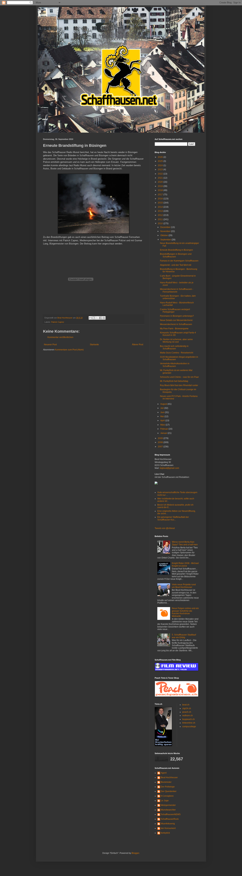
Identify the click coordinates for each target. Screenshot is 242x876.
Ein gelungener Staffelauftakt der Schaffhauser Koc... (173, 518)
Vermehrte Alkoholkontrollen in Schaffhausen (174, 364)
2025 (160, 161)
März (163, 425)
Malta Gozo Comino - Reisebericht (176, 352)
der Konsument (168, 828)
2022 (160, 174)
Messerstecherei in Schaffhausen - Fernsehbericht (176, 290)
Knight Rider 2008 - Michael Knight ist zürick (185, 564)
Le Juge (165, 800)
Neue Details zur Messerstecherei (176, 320)
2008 (160, 442)
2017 (160, 194)
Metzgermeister (168, 805)
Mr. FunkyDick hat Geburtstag (174, 381)
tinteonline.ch (188, 723)
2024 (160, 165)
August (164, 404)
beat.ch (185, 704)
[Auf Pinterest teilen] (104, 318)
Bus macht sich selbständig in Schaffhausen (174, 347)
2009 (160, 438)
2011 (160, 219)
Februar (164, 429)
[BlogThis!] (93, 318)
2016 (160, 198)
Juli (162, 408)
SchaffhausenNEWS (171, 814)
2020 (160, 182)
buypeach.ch (188, 719)
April (162, 420)
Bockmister (166, 782)
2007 (160, 446)
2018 (160, 190)
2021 (160, 178)
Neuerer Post (50, 344)
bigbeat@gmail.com (169, 468)
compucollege (189, 726)
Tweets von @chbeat (165, 528)
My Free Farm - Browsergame (174, 328)
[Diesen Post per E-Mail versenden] (90, 318)
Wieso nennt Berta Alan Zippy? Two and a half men (185, 543)
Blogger (135, 853)
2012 (160, 215)
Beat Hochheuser (169, 777)
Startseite (94, 344)
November (165, 231)
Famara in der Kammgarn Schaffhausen (179, 261)
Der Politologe (168, 786)
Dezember (165, 227)
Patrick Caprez (57, 322)
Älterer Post (137, 344)
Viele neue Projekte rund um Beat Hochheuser (184, 585)
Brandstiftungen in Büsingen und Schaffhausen (176, 255)
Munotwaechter (168, 810)
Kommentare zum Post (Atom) (69, 349)
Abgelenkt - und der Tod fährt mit (175, 265)
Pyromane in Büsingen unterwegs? (177, 316)
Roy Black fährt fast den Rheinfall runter (179, 385)
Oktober (164, 235)
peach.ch (186, 712)
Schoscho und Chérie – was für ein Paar (179, 377)
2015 (160, 202)
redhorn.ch (187, 715)
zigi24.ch (186, 708)
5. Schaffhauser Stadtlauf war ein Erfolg (184, 636)
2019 (160, 186)
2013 (160, 211)
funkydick (165, 833)
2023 (160, 169)
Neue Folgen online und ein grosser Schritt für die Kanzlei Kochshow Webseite (185, 612)
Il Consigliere (167, 796)
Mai (162, 416)
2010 (160, 223)
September (165, 239)
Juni (162, 412)
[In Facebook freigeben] (100, 318)
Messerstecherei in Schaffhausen (176, 324)
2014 (160, 207)
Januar (164, 433)
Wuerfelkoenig (168, 823)
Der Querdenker (168, 791)
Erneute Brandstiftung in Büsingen (176, 250)
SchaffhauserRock (170, 819)
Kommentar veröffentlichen (60, 337)
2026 (160, 157)
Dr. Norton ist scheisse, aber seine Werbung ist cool (176, 340)
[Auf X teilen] (97, 318)
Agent (164, 773)
